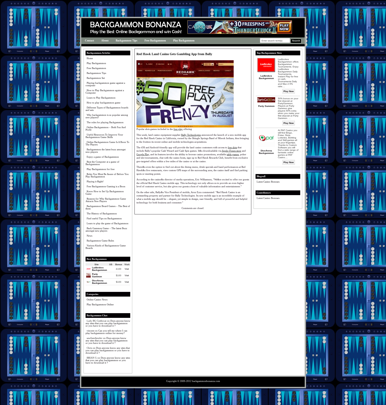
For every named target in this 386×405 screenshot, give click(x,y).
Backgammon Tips (126, 40)
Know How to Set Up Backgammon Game (105, 192)
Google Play (142, 154)
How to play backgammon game (103, 102)
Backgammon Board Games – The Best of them (108, 207)
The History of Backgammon (102, 213)
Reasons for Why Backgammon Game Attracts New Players (106, 199)
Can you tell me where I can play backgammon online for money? (106, 331)
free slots (232, 147)
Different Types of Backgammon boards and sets (107, 108)
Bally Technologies (191, 135)
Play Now (288, 91)
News (89, 235)
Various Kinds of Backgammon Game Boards (106, 246)
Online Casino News (97, 299)
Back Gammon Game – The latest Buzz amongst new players (106, 229)
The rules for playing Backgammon (105, 122)
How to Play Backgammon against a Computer (105, 91)
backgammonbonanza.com (206, 381)
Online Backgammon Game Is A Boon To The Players (107, 143)
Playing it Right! (95, 181)
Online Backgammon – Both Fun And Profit (106, 128)
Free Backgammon (155, 40)
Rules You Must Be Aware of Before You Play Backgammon (107, 175)
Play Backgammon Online (100, 304)
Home (90, 58)
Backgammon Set (96, 78)
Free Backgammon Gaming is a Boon (106, 186)
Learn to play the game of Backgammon (107, 223)
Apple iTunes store (231, 150)
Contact (89, 40)
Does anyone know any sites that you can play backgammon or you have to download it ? (108, 323)
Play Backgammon (184, 40)
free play (178, 129)
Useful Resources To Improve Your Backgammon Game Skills (104, 135)
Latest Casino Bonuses (268, 181)
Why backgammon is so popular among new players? (107, 116)
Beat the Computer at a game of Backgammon (102, 163)
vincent (90, 330)
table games (233, 154)
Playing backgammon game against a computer (105, 84)
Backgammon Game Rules (100, 240)
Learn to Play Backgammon (101, 97)
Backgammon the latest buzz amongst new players (106, 150)
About (105, 40)
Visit (127, 269)
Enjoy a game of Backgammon (103, 156)
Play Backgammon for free (101, 169)
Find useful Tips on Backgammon (104, 218)
